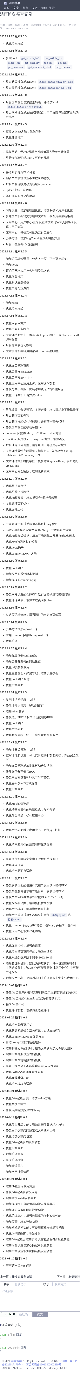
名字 (6, 1284)
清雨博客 (15, 3)
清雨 (10, 25)
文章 (16, 7)
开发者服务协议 (22, 1276)
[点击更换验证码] (8, 1314)
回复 (19, 1334)
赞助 (44, 7)
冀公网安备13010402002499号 (43, 1364)
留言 (25, 7)
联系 (46, 1284)
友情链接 (74, 1276)
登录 (52, 7)
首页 (7, 7)
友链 (35, 7)
